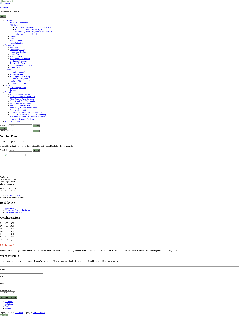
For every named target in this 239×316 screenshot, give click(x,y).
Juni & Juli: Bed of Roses (20, 106)
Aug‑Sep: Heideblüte (18, 110)
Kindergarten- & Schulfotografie (22, 65)
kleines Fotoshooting (18, 52)
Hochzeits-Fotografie (18, 61)
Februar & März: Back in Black (22, 97)
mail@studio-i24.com (14, 195)
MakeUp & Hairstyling (19, 23)
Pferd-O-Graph (16, 38)
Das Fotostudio (11, 21)
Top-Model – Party (17, 63)
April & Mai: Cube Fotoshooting (23, 101)
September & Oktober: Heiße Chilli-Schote (27, 112)
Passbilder (14, 47)
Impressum (9, 208)
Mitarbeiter (14, 25)
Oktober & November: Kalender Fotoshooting (28, 114)
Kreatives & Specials (18, 83)
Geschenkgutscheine (18, 88)
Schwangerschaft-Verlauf (20, 59)
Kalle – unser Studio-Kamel (26, 34)
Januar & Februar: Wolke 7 (20, 94)
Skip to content (6, 1)
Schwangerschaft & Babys (20, 76)
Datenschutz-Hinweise (14, 212)
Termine (13, 90)
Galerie (8, 70)
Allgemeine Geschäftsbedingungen (18, 210)
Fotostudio (4, 7)
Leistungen (9, 45)
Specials (8, 92)
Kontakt (8, 85)
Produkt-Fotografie (17, 67)
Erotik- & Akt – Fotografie (20, 81)
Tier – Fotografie (16, 74)
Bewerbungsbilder (17, 50)
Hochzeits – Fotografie (19, 79)
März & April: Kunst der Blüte (22, 99)
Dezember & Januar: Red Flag (22, 119)
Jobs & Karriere (16, 41)
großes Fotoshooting (18, 54)
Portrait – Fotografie (18, 72)
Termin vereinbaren (12, 121)
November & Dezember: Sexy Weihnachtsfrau (28, 117)
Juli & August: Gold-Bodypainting (23, 108)
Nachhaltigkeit (15, 36)
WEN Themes (39, 313)
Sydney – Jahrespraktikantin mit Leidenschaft (33, 27)
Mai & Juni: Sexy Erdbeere (20, 103)
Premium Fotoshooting (19, 56)
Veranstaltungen (16, 43)
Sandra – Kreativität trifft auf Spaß (28, 29)
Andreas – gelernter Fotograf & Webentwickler (33, 32)
